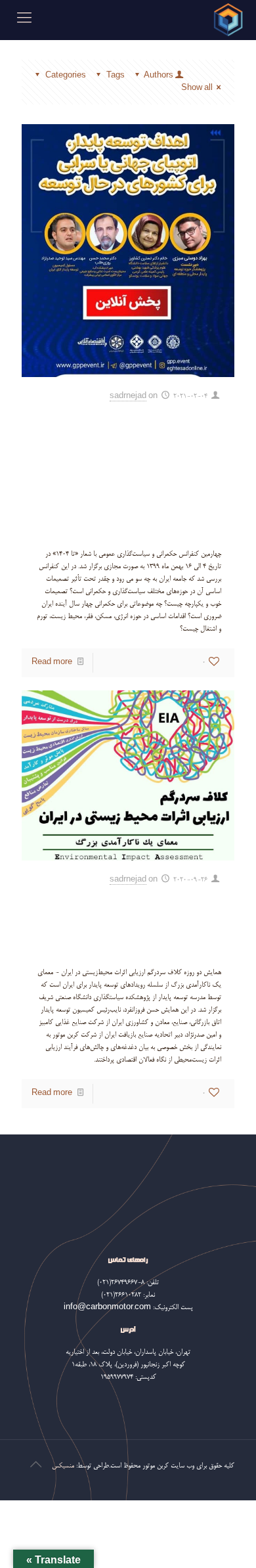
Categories (65, 76)
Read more (52, 662)
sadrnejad (128, 396)
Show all (197, 88)
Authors (158, 76)
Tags (115, 76)
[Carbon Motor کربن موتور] (228, 19)
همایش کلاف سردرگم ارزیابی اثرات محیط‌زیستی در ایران (128, 923)
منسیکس (63, 1466)
